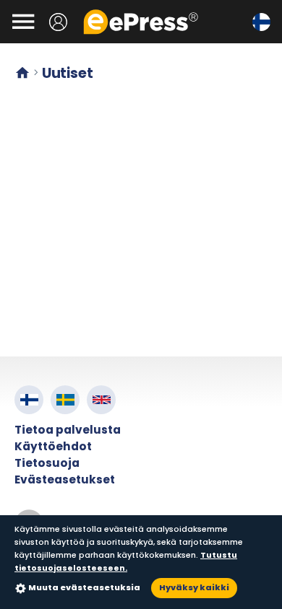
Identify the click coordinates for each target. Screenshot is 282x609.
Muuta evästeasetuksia (84, 587)
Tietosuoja (47, 462)
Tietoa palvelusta (67, 429)
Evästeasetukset (64, 479)
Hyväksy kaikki (194, 587)
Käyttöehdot (53, 446)
